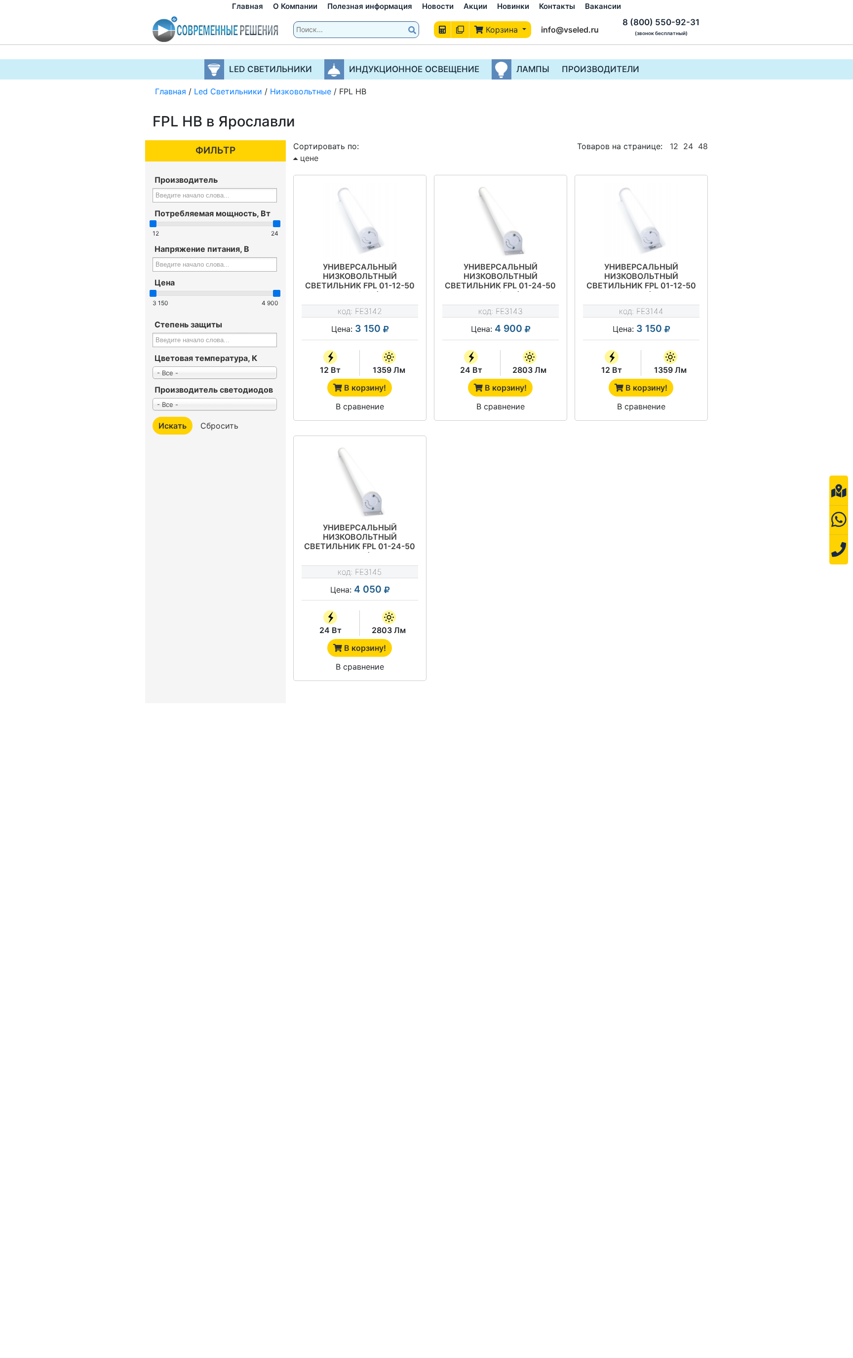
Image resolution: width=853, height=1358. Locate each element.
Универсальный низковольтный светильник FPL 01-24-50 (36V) (359, 538)
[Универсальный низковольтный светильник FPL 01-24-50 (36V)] (360, 481)
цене (308, 158)
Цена (165, 282)
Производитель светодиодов (214, 390)
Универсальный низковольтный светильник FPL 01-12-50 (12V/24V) (360, 277)
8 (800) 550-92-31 (660, 22)
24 (688, 146)
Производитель (186, 180)
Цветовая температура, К (206, 358)
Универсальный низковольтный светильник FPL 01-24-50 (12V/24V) (500, 277)
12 (674, 146)
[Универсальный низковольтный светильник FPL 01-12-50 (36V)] (641, 220)
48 (703, 146)
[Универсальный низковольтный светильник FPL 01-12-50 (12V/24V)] (360, 220)
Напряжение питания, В (202, 249)
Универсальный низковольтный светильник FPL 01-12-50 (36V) (641, 277)
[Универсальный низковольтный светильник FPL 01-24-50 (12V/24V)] (500, 220)
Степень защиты (188, 324)
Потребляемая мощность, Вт (213, 213)
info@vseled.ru (570, 30)
